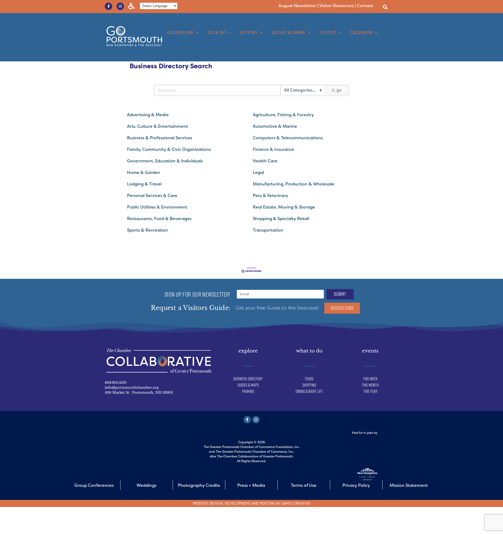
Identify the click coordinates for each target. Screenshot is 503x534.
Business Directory (248, 379)
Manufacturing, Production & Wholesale (293, 184)
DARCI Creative (296, 503)
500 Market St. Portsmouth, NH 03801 (139, 392)
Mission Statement (409, 485)
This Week (370, 379)
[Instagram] (120, 6)
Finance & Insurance (273, 149)
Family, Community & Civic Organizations (169, 149)
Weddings (146, 485)
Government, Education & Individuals (165, 161)
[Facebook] (247, 419)
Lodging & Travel (144, 184)
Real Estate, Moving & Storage (284, 207)
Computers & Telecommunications (288, 138)
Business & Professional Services (159, 138)
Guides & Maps (248, 385)
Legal (258, 172)
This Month (370, 385)
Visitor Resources (336, 5)
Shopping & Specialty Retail (281, 218)
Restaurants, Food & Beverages (159, 218)
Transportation (268, 230)
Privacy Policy (356, 485)
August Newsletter (297, 5)
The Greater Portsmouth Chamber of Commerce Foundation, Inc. (252, 447)
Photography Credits (199, 485)
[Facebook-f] (108, 6)
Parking (248, 391)
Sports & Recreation (147, 230)
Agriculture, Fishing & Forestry (283, 115)
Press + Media (251, 485)
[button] (385, 7)
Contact (365, 5)
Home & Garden (143, 172)
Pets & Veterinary (270, 195)
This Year (370, 391)
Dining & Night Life (309, 391)
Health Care (265, 161)
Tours (309, 379)
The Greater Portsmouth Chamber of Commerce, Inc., (255, 452)
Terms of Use (303, 485)
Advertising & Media (147, 115)
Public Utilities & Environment (157, 207)
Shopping (309, 385)
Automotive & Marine (275, 126)
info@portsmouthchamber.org (132, 387)
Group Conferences (94, 485)
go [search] (339, 90)
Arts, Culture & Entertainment (157, 126)
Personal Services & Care (152, 195)
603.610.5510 (116, 383)
